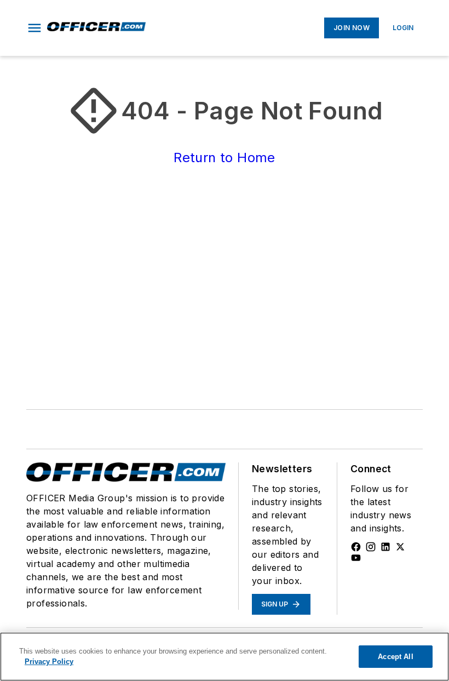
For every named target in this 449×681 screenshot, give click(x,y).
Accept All (395, 657)
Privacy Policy (49, 661)
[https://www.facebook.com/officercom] (355, 546)
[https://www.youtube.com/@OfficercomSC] (355, 557)
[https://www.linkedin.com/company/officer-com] (385, 546)
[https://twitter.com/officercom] (400, 546)
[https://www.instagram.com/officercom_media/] (370, 546)
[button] (34, 28)
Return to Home (224, 157)
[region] (224, 656)
